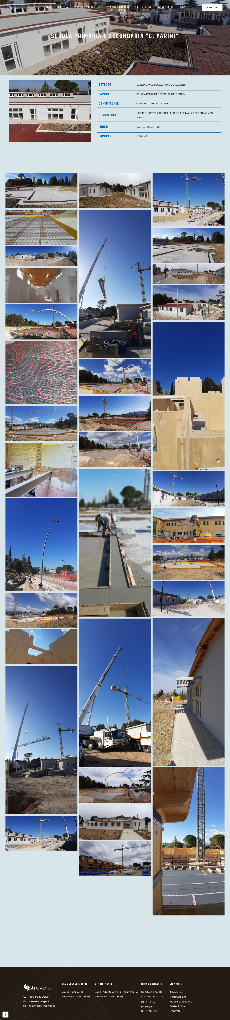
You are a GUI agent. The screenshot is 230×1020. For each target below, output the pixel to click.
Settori (78, 7)
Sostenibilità (143, 7)
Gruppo (61, 7)
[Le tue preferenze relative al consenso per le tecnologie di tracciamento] (5, 1014)
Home (49, 7)
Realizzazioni (96, 7)
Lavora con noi (165, 7)
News (182, 7)
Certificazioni (117, 7)
